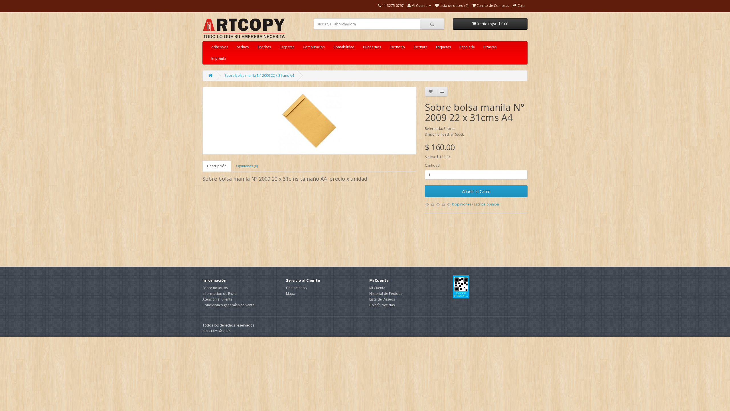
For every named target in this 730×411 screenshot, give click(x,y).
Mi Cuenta (377, 287)
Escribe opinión (486, 204)
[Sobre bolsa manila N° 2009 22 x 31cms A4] (309, 121)
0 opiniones (461, 204)
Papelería (467, 47)
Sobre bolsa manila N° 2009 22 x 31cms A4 (259, 75)
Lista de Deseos (382, 299)
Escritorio (397, 47)
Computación (314, 47)
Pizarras (489, 47)
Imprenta (218, 58)
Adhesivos (219, 47)
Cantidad (432, 165)
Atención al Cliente (217, 299)
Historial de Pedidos (385, 293)
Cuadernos (372, 47)
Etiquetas (443, 47)
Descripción (216, 166)
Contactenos (296, 287)
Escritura (420, 47)
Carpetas (286, 47)
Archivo (243, 47)
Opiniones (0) (247, 166)
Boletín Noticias (382, 305)
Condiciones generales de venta (228, 305)
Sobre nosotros (215, 287)
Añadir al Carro (476, 191)
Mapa (290, 293)
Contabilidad (343, 47)
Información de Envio (219, 293)
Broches (264, 47)
